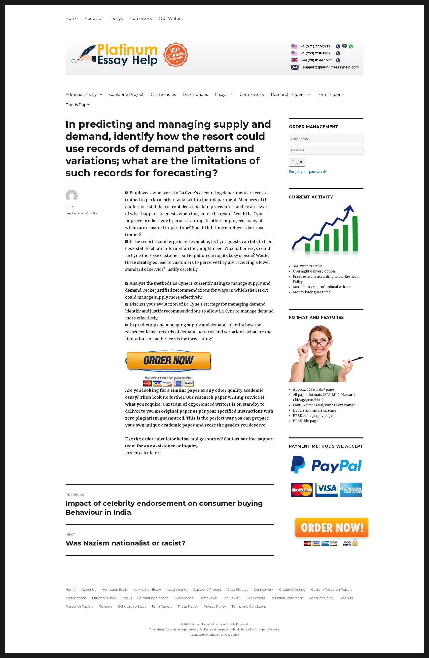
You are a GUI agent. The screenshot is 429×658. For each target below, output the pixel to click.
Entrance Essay (104, 598)
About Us (94, 18)
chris (69, 206)
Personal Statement (287, 598)
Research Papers (287, 94)
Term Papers (329, 94)
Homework (141, 18)
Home (72, 18)
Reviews (105, 606)
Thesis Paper (78, 105)
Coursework (252, 94)
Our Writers (170, 18)
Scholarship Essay (132, 606)
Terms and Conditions (249, 606)
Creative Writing (292, 589)
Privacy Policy (215, 606)
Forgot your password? (308, 172)
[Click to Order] (199, 368)
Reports (346, 598)
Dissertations (195, 94)
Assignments (177, 589)
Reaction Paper (321, 598)
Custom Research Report (331, 589)
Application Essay (147, 589)
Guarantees (183, 598)
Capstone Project (126, 94)
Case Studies (163, 94)
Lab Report (232, 598)
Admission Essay (81, 94)
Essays (116, 18)
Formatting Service (153, 598)
